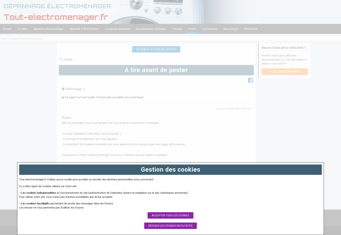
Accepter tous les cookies (170, 215)
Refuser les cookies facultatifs (170, 225)
